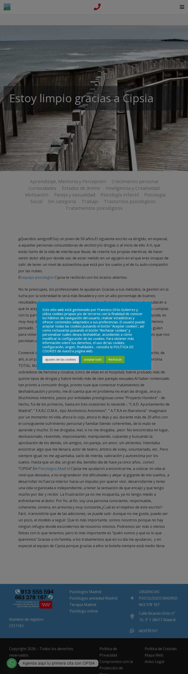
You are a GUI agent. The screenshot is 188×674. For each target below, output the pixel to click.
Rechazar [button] (115, 359)
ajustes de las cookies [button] (60, 359)
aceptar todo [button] (93, 359)
